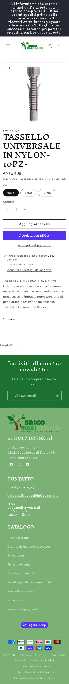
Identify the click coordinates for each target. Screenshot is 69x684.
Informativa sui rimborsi (42, 660)
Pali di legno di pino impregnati (29, 582)
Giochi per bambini (20, 573)
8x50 (28, 192)
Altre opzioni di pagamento (34, 245)
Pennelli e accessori (21, 591)
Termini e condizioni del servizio (36, 672)
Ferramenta (15, 555)
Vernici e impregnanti (22, 609)
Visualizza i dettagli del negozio (29, 270)
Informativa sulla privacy (36, 666)
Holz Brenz (19, 660)
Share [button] (11, 319)
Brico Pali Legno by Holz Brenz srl (32, 655)
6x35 (11, 192)
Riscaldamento (17, 600)
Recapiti (54, 678)
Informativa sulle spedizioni (30, 678)
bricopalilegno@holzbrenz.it (32, 495)
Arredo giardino (18, 537)
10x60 (46, 192)
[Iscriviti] (57, 395)
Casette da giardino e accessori (29, 546)
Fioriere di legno (19, 564)
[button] (8, 46)
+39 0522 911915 (20, 487)
